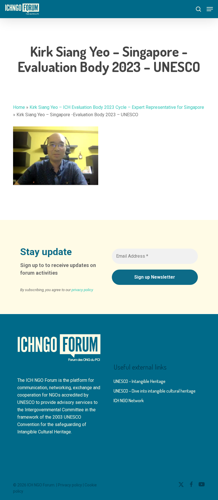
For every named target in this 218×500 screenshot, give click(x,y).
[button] (210, 9)
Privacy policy (70, 485)
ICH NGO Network (129, 400)
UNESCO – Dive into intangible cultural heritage (155, 391)
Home (19, 107)
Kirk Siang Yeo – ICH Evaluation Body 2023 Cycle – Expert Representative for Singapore (117, 107)
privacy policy (82, 290)
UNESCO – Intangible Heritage (139, 381)
